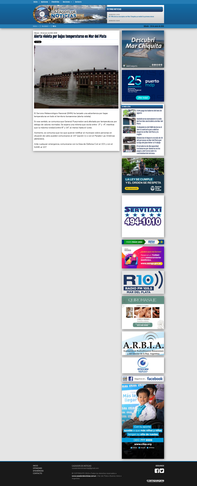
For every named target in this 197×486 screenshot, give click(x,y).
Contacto (78, 2)
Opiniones (44, 2)
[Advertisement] (24, 64)
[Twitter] (162, 472)
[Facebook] (157, 472)
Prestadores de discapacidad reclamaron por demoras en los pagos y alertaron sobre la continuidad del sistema (148, 149)
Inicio (36, 2)
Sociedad (45, 26)
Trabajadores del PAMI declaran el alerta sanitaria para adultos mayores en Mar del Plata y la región (149, 130)
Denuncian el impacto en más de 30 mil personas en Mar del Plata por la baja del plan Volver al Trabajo (150, 140)
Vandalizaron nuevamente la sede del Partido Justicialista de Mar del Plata (150, 121)
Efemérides (55, 2)
